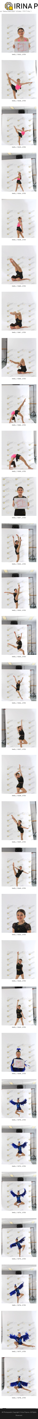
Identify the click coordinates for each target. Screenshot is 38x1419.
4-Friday (18, 11)
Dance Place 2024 (9, 11)
